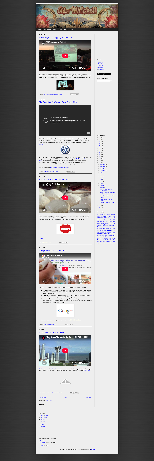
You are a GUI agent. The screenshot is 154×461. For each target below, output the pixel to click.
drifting (102, 223)
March (101, 183)
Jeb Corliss (112, 228)
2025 (100, 137)
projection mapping (57, 94)
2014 (100, 158)
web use (54, 324)
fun (105, 225)
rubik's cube (108, 236)
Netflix (98, 235)
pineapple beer (106, 235)
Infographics (47, 29)
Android (113, 214)
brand (49, 171)
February (102, 185)
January (102, 187)
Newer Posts (43, 397)
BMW (44, 94)
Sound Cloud (101, 69)
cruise (113, 221)
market (105, 230)
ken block (99, 230)
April (101, 181)
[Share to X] (74, 94)
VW (57, 171)
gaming (109, 225)
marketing (54, 171)
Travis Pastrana (43, 369)
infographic (99, 228)
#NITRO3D (87, 370)
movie (56, 392)
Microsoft (109, 232)
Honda (106, 227)
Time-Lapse (100, 240)
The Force (78, 159)
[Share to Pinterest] (78, 94)
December (102, 164)
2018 (100, 150)
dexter (98, 223)
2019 (100, 148)
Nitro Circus (55, 369)
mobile (113, 232)
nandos (113, 233)
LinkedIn (100, 64)
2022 (100, 141)
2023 (100, 139)
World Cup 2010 (104, 243)
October (102, 168)
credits (41, 238)
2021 (100, 143)
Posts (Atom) (49, 400)
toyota (104, 240)
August (102, 172)
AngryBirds (99, 216)
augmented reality (102, 217)
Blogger (93, 449)
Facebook (100, 62)
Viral (98, 241)
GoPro (99, 227)
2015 (100, 156)
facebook (99, 225)
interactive (50, 94)
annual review (107, 216)
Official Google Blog (75, 320)
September (103, 170)
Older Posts (88, 397)
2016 (100, 154)
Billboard (109, 217)
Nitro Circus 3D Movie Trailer (51, 332)
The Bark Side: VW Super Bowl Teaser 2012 (58, 102)
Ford (103, 225)
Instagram (100, 67)
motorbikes (52, 392)
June (101, 176)
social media (49, 324)
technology (112, 238)
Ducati (106, 223)
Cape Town (107, 219)
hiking (103, 227)
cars (47, 94)
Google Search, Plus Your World (53, 251)
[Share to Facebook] (76, 94)
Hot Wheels (112, 227)
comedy (110, 221)
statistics (103, 238)
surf (107, 238)
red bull (59, 392)
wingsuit (99, 243)
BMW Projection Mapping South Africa (55, 37)
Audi (114, 216)
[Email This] (71, 94)
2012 (100, 162)
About (55, 29)
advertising (45, 171)
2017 (100, 152)
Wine (114, 241)
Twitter (42, 424)
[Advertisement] (110, 45)
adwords (108, 214)
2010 (100, 207)
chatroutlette (99, 221)
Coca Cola (105, 221)
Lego (103, 230)
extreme (47, 392)
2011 (100, 205)
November (102, 166)
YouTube (100, 65)
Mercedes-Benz (103, 232)
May (101, 179)
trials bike (109, 240)
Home (39, 29)
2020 (100, 146)
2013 (100, 160)
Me (98, 232)
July (101, 174)
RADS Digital (62, 29)
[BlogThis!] (73, 94)
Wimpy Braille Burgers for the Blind (54, 179)
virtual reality (102, 241)
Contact (71, 29)
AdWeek (41, 144)
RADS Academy (44, 415)
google (44, 324)
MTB (109, 233)
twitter (113, 240)
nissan (101, 235)
